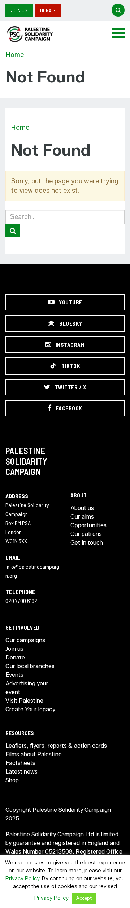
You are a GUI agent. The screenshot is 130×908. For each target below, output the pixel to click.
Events (14, 674)
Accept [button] (84, 898)
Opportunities (88, 525)
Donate (48, 10)
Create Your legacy (30, 709)
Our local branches (30, 666)
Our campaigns (25, 640)
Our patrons (86, 534)
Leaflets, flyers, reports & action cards (56, 745)
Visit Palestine (24, 700)
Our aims (82, 516)
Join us (19, 10)
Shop (12, 780)
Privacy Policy (22, 878)
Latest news (21, 771)
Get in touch (86, 542)
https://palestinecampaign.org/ (37, 34)
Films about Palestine (33, 754)
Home (14, 55)
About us (82, 508)
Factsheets (20, 763)
